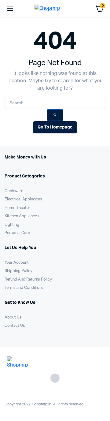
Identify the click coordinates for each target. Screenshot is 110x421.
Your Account (17, 263)
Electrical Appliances (23, 199)
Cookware (14, 191)
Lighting (12, 225)
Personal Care (17, 233)
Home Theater (17, 208)
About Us (13, 317)
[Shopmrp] (55, 9)
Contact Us (15, 326)
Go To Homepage (55, 127)
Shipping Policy (18, 271)
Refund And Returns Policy (28, 279)
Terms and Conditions (24, 288)
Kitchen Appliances (22, 216)
